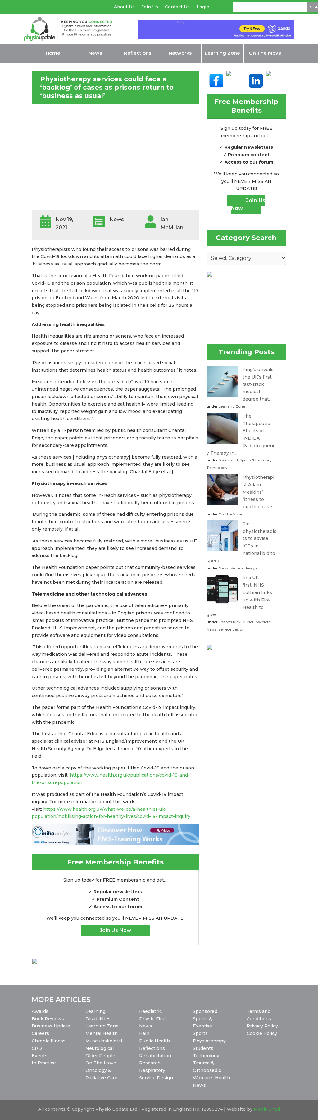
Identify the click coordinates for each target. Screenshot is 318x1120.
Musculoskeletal (257, 622)
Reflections (152, 1048)
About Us (124, 7)
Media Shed (267, 1109)
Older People (100, 1056)
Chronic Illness (49, 1041)
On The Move (230, 514)
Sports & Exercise (255, 460)
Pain (144, 1033)
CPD (37, 1048)
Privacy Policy (262, 1026)
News (224, 568)
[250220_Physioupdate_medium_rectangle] (246, 276)
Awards (40, 1011)
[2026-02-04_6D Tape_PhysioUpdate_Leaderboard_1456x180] (114, 962)
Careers (40, 1033)
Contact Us (177, 7)
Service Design (156, 1078)
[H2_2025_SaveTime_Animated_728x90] (216, 37)
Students (203, 1048)
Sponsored (228, 460)
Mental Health (101, 1033)
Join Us (150, 7)
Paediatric (150, 1011)
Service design (243, 568)
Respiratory (152, 1070)
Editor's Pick (230, 622)
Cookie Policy (262, 1033)
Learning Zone (232, 406)
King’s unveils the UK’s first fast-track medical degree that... (258, 384)
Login (203, 7)
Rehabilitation (155, 1056)
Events (40, 1056)
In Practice (44, 1063)
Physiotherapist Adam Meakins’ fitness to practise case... (259, 492)
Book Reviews (48, 1019)
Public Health (154, 1041)
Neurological (99, 1048)
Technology (217, 467)
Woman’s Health (211, 1078)
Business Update (51, 1026)
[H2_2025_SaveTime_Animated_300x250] (246, 648)
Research (150, 1063)
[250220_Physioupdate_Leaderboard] (115, 843)
